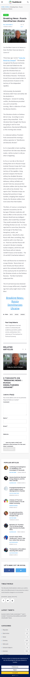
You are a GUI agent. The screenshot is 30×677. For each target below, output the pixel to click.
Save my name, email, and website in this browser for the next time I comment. (14, 444)
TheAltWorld (16, 2)
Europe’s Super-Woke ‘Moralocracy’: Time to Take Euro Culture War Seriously (17, 538)
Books (4, 637)
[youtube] (12, 600)
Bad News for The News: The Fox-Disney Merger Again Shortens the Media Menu (16, 527)
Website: (6, 434)
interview (5, 651)
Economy (5, 640)
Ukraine (23, 314)
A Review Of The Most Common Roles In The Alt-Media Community (17, 501)
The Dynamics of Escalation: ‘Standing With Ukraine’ (17, 549)
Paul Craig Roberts (8, 24)
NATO (11, 314)
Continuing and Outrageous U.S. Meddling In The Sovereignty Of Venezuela (17, 468)
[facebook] (9, 570)
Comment (6, 402)
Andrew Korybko (13, 505)
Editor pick (5, 644)
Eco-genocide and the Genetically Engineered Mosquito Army (16, 514)
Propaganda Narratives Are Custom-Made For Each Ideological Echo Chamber (17, 489)
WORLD (7, 7)
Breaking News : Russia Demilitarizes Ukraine (15, 303)
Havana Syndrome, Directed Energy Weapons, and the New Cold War (17, 478)
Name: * (5, 418)
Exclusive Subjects (7, 647)
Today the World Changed (15, 367)
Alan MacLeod (12, 482)
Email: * (5, 426)
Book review (5, 633)
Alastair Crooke (13, 542)
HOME (2, 7)
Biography (5, 630)
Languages (5, 654)
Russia (16, 314)
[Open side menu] (2, 2)
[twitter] (21, 570)
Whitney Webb (12, 472)
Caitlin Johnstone (14, 493)
